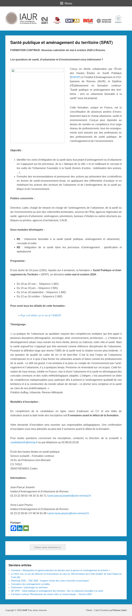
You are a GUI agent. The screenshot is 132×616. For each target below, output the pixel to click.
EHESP (75, 77)
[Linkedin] (20, 528)
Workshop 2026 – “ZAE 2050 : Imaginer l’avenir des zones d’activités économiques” (50, 580)
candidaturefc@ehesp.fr (24, 442)
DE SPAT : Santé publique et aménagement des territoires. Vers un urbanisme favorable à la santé (57, 591)
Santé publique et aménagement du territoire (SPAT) (61, 42)
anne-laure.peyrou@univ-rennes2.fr (68, 513)
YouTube (25, 547)
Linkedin (18, 547)
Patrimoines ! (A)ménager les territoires (29, 587)
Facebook (11, 547)
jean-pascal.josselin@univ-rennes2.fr (69, 495)
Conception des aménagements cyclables (30, 584)
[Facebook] (13, 528)
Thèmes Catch (120, 610)
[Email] (26, 528)
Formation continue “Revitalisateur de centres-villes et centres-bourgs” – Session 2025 (51, 594)
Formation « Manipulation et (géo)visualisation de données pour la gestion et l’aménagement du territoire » (60, 570)
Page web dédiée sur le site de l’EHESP (40, 315)
